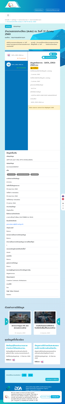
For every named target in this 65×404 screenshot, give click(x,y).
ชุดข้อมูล (14, 20)
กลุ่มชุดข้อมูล (16, 26)
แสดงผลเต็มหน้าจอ (50, 57)
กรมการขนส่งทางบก (35, 20)
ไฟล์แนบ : (9, 360)
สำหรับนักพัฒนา (39, 10)
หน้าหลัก (7, 20)
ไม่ (31, 375)
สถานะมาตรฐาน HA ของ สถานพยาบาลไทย (20, 327)
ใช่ (25, 375)
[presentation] (6, 321)
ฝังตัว (54, 54)
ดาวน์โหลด (35, 68)
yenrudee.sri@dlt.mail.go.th (14, 224)
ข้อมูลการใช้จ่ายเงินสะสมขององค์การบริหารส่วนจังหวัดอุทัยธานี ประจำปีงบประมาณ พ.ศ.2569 (47, 347)
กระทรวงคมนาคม (23, 20)
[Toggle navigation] (8, 15)
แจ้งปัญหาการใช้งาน (52, 379)
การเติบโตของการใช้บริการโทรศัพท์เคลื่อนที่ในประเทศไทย (45, 327)
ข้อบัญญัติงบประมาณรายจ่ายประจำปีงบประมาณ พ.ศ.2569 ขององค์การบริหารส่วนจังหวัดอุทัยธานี (17, 347)
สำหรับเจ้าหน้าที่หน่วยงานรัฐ (52, 10)
